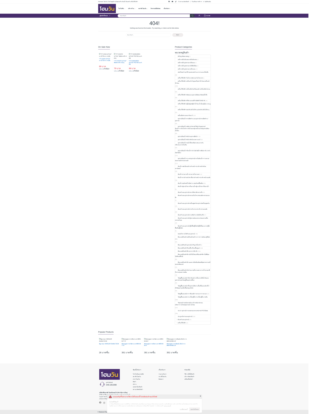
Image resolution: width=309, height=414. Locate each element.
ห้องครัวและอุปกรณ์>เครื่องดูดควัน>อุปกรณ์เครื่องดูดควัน (194, 203)
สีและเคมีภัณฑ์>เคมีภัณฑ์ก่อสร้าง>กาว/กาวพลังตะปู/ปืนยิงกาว (192, 238)
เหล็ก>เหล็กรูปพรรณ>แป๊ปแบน (186, 62)
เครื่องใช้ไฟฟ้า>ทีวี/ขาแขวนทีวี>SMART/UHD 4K (191, 100)
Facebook (169, 2)
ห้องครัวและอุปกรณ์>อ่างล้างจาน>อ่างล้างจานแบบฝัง (192, 209)
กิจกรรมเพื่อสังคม (155, 8)
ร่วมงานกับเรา (162, 374)
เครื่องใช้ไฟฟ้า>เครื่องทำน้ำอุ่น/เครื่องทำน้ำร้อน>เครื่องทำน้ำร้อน (192, 82)
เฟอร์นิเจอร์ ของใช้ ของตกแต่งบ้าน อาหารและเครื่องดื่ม (193, 72)
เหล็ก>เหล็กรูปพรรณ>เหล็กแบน (186, 69)
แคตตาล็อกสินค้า (137, 387)
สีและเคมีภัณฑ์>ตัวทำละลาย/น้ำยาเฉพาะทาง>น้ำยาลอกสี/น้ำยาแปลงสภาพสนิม (192, 271)
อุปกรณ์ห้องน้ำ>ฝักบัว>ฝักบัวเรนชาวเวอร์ (189, 139)
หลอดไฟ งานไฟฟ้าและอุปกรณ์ (186, 233)
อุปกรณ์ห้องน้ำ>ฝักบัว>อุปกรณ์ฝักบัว (188, 136)
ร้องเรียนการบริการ (197, 1)
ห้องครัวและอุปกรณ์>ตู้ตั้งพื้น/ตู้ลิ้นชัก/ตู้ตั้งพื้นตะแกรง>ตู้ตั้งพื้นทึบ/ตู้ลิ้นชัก (192, 227)
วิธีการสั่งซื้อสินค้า (189, 374)
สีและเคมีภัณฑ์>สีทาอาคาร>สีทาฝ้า (187, 251)
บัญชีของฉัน (208, 1)
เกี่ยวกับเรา (167, 8)
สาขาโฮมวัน (136, 379)
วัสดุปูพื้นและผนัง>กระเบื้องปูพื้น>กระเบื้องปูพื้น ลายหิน (193, 297)
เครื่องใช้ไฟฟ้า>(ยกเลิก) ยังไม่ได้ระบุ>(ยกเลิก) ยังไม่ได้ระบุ (193, 109)
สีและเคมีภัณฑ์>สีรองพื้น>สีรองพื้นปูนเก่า (189, 248)
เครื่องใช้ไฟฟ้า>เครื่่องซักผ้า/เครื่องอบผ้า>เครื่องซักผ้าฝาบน (194, 89)
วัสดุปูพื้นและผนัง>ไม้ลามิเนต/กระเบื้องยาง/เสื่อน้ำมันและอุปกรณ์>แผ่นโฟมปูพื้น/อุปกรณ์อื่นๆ (192, 279)
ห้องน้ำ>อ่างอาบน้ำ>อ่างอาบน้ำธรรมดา (189, 174)
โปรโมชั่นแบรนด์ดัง (138, 374)
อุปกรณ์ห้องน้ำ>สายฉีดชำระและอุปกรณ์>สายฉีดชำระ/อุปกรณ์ (191, 119)
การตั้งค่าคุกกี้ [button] (184, 409)
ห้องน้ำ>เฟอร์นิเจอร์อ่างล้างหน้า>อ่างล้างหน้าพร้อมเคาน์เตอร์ (190, 167)
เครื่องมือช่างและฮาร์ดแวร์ (185, 115)
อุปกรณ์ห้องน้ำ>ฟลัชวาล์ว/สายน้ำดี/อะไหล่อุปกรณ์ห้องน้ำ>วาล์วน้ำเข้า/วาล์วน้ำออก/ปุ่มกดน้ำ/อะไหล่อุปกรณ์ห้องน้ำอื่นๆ (192, 128)
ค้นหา (177, 34)
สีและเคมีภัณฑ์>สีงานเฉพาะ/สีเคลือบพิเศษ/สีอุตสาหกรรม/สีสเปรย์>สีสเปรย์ (192, 263)
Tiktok (176, 2)
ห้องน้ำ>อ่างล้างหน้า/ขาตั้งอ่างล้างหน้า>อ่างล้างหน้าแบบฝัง (194, 177)
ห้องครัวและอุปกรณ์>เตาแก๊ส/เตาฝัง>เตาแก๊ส (190, 192)
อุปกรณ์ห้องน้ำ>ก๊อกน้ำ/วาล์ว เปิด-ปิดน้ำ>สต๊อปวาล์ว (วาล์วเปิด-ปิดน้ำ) (192, 151)
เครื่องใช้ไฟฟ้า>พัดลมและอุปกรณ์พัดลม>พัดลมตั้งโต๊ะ (192, 95)
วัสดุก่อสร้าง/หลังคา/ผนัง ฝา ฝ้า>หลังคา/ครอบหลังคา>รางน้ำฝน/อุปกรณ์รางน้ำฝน (189, 304)
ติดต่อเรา (161, 379)
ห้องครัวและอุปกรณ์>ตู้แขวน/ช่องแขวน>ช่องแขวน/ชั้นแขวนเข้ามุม (191, 219)
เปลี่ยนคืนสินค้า (188, 379)
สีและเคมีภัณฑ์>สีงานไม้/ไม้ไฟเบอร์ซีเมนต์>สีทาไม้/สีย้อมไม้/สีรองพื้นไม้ (192, 255)
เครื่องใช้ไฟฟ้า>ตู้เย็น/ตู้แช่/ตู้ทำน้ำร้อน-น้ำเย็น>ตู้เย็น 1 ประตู (194, 104)
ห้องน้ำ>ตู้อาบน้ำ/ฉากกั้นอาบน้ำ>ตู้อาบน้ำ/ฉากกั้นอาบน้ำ (193, 186)
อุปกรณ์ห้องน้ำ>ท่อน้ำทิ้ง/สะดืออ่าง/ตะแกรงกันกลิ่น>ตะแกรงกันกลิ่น (189, 144)
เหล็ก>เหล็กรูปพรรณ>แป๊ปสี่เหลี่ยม (187, 65)
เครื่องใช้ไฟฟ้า (182, 322)
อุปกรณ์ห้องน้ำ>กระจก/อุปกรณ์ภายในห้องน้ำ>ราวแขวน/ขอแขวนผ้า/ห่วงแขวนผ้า (192, 159)
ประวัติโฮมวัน (162, 376)
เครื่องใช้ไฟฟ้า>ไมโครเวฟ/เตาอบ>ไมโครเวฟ (190, 78)
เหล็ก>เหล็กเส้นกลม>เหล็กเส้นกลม (187, 59)
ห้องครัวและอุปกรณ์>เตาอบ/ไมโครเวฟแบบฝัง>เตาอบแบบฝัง (192, 196)
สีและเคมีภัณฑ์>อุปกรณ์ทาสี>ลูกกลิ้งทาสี (189, 245)
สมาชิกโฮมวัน (142, 8)
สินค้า (134, 381)
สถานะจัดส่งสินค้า (184, 1)
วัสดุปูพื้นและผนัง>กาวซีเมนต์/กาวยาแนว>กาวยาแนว (192, 293)
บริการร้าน (131, 8)
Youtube (172, 2)
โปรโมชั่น (121, 8)
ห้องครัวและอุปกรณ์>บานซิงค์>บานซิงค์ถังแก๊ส (191, 215)
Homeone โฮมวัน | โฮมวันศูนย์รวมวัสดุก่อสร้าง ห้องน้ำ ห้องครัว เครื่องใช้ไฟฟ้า (118, 1)
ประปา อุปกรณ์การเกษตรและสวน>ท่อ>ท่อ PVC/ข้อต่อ (193, 310)
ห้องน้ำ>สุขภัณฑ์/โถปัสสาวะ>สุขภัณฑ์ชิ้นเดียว (190, 183)
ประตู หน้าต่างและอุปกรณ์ (185, 316)
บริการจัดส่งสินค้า (189, 376)
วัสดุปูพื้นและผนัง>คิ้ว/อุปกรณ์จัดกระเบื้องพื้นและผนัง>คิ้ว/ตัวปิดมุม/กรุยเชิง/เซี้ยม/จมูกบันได (192, 287)
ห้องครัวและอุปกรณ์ (183, 319)
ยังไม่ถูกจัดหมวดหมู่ (183, 56)
